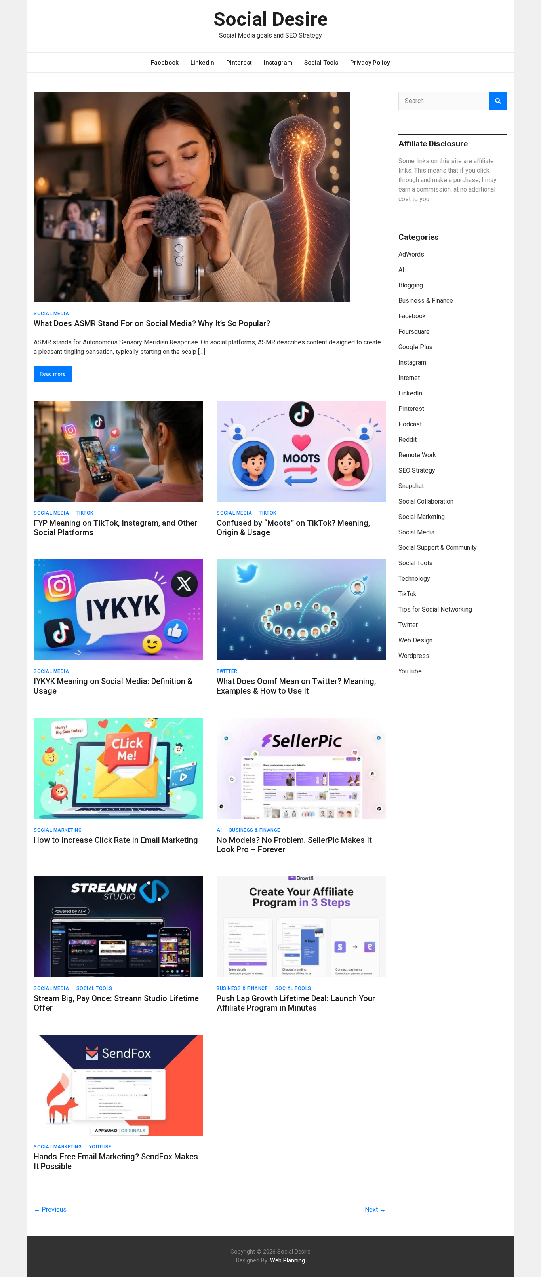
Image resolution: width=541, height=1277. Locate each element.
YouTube (100, 1147)
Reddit (407, 439)
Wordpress (413, 655)
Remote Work (417, 455)
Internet (409, 378)
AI (219, 830)
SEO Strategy (416, 470)
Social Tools (321, 62)
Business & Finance (254, 830)
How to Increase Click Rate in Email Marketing (116, 840)
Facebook (165, 62)
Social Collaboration (425, 501)
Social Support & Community (437, 547)
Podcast (410, 424)
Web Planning (287, 1260)
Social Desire (270, 19)
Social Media (51, 313)
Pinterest (239, 62)
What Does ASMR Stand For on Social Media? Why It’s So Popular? (152, 323)
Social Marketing (58, 830)
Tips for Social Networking (435, 609)
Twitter (227, 671)
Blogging (410, 285)
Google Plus (415, 347)
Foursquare (414, 331)
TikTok (84, 513)
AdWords (411, 254)
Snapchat (411, 486)
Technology (414, 578)
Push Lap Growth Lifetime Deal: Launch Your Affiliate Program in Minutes (296, 1003)
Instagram (278, 62)
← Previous (50, 1209)
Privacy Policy (370, 62)
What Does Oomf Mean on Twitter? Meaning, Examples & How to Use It (296, 686)
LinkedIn (202, 62)
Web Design (415, 640)
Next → (375, 1209)
